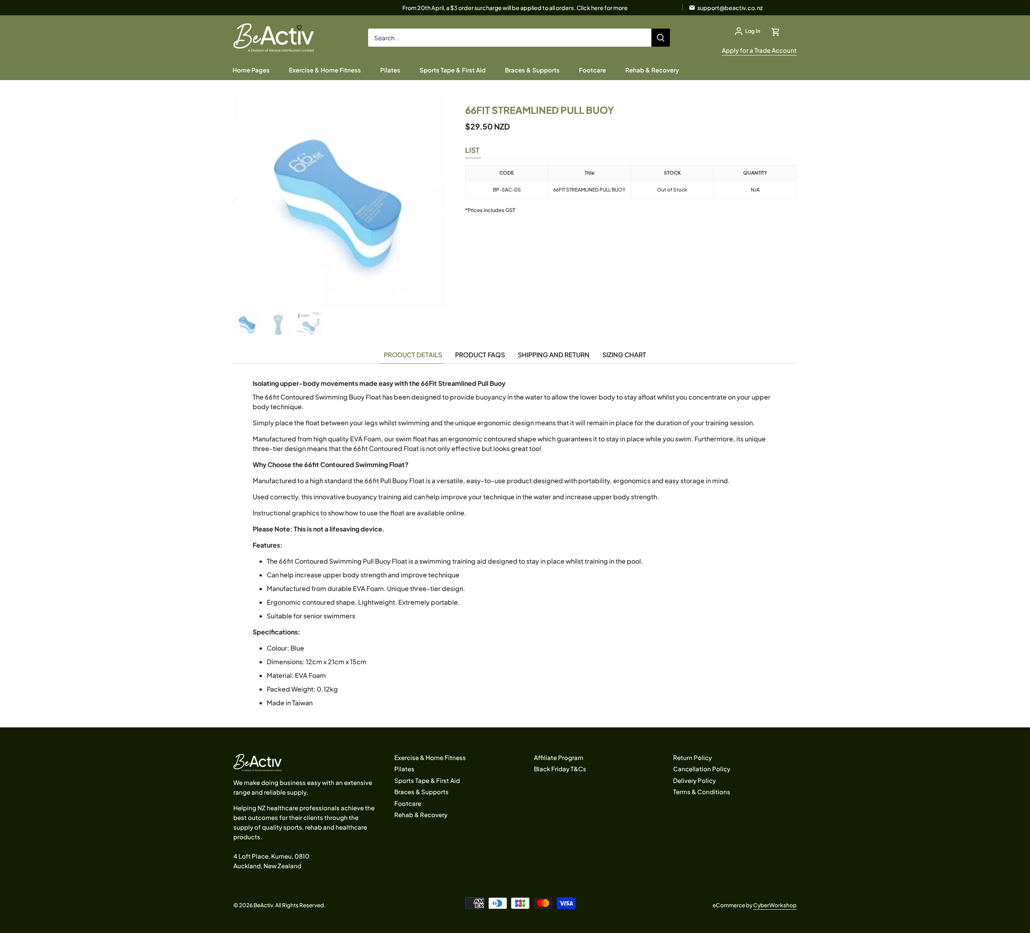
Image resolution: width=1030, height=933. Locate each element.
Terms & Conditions (701, 791)
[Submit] (660, 38)
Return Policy (692, 757)
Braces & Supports (421, 791)
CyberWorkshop (775, 905)
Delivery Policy (694, 780)
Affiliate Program (558, 757)
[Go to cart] (776, 31)
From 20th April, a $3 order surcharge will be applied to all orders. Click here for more (515, 7)
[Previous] (245, 201)
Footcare (407, 803)
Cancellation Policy (701, 768)
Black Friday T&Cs (560, 768)
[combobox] (510, 38)
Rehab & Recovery (420, 814)
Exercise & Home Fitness (430, 757)
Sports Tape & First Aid (427, 780)
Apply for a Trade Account (759, 50)
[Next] (434, 201)
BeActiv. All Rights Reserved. (289, 905)
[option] (339, 201)
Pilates (404, 768)
